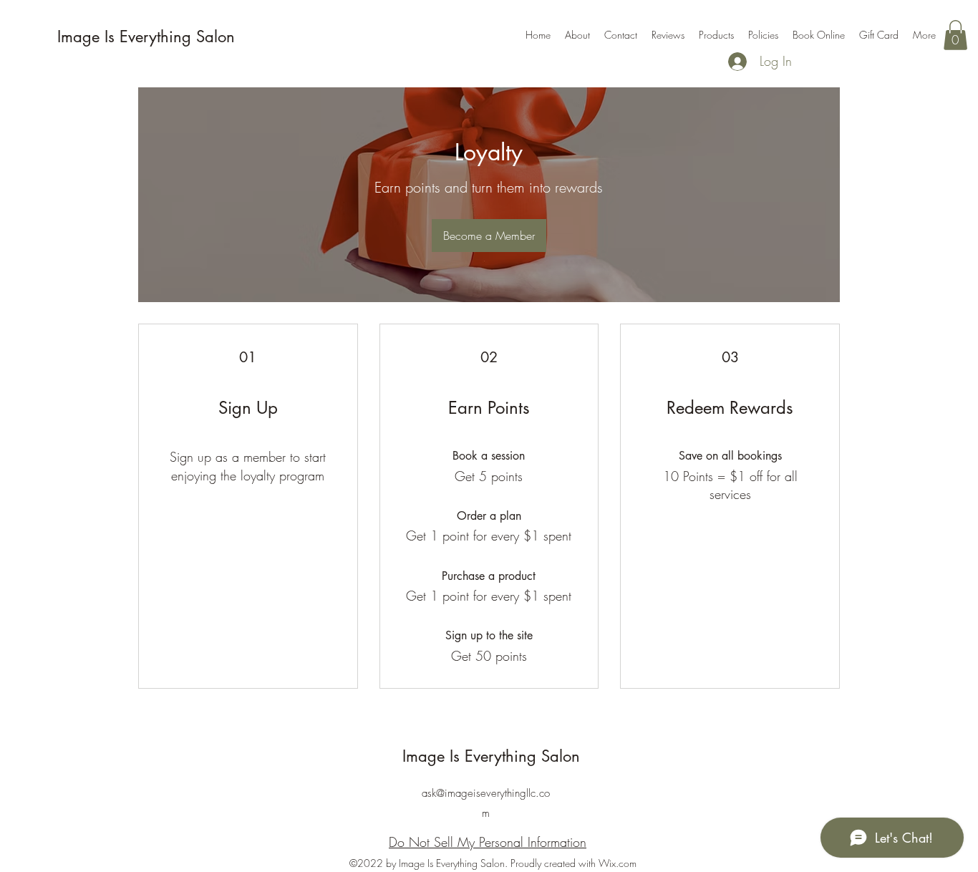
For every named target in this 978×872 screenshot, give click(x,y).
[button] (955, 35)
